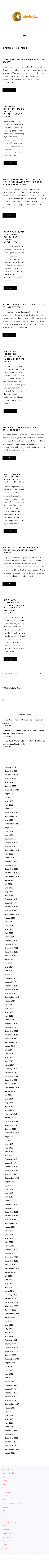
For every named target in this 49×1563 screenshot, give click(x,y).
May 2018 (9, 929)
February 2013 (11, 1159)
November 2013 (11, 1125)
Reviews (6, 1537)
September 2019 (12, 876)
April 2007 (9, 1423)
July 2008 (8, 1366)
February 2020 (11, 861)
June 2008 (9, 1370)
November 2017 (11, 952)
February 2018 (11, 940)
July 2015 (8, 1050)
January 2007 (10, 1434)
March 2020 (9, 858)
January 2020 (10, 865)
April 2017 (9, 971)
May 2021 (9, 835)
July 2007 (8, 1412)
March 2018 (9, 937)
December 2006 (11, 1438)
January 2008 (10, 1389)
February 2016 (11, 1023)
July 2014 (8, 1095)
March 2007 (9, 1427)
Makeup (6, 1518)
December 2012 (11, 1167)
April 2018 (9, 933)
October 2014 (10, 1084)
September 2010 (12, 1268)
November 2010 (11, 1261)
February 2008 (11, 1385)
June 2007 (9, 1415)
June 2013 (9, 1144)
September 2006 (12, 1449)
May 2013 (9, 1148)
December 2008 (11, 1347)
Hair (4, 1499)
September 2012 (12, 1178)
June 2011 (9, 1234)
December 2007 (11, 1393)
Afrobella (24, 16)
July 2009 (8, 1321)
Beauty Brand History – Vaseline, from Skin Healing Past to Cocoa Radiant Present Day (23, 182)
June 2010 (9, 1280)
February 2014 (11, 1114)
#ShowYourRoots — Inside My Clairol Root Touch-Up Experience (14, 237)
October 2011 (10, 1219)
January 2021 (10, 839)
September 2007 (12, 1404)
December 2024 (11, 771)
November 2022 (11, 812)
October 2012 (10, 1174)
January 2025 (10, 767)
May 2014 (9, 1103)
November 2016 (11, 989)
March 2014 (9, 1110)
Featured (6, 1492)
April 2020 (9, 854)
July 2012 (8, 1185)
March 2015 (9, 1065)
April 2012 (9, 1197)
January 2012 (10, 1208)
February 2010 (11, 1295)
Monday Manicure (10, 1522)
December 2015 (11, 1031)
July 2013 (8, 1140)
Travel (5, 1548)
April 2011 (9, 1242)
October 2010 (10, 1265)
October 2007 (10, 1400)
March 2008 (9, 1381)
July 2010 (8, 1276)
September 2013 (12, 1133)
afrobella (7, 726)
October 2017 (10, 956)
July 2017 (8, 963)
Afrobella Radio (9, 1469)
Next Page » (41, 673)
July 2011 (8, 1231)
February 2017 (11, 978)
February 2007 (11, 1430)
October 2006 (10, 1445)
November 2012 (11, 1170)
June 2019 (9, 888)
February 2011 (11, 1250)
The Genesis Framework (36, 1559)
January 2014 (10, 1118)
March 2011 (9, 1246)
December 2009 (11, 1302)
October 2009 (10, 1310)
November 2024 (11, 775)
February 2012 (11, 1204)
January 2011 (10, 1253)
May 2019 (9, 892)
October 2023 (10, 786)
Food (5, 1496)
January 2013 (10, 1163)
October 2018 (10, 910)
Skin (4, 1541)
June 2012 (9, 1189)
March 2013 (9, 1155)
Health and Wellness (11, 1503)
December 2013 (11, 1121)
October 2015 (10, 1038)
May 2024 (9, 782)
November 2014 (11, 1080)
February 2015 (11, 1069)
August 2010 (10, 1272)
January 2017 (10, 982)
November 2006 (11, 1442)
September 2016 (12, 997)
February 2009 (11, 1340)
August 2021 (10, 827)
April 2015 (9, 1061)
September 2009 (12, 1314)
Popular (6, 1530)
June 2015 (9, 1054)
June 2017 (9, 967)
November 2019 (11, 873)
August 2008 (10, 1363)
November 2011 (11, 1216)
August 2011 (10, 1227)
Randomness (8, 1533)
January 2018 (10, 944)
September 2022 (12, 816)
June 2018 (9, 925)
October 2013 (10, 1129)
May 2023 (9, 801)
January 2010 (10, 1298)
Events (5, 1488)
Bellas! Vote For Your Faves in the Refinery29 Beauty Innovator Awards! (23, 550)
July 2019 (8, 884)
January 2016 (10, 1027)
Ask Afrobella (8, 1473)
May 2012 (9, 1193)
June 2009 (9, 1325)
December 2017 (11, 948)
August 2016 (10, 1001)
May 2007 (9, 1419)
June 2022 (9, 820)
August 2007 (10, 1408)
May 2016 (9, 1012)
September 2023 (12, 790)
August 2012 (10, 1182)
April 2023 (9, 805)
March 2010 (9, 1291)
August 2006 (10, 1453)
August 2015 (10, 1046)
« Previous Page (11, 673)
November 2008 (11, 1351)
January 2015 (10, 1072)
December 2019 (11, 869)
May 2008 (9, 1374)
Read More (9, 90)
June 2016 (9, 1008)
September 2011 (12, 1223)
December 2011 (11, 1212)
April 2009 (9, 1332)
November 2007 (11, 1396)
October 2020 (10, 846)
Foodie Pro (21, 1559)
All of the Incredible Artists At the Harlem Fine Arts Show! (14, 356)
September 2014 (12, 1087)
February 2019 (11, 899)
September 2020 (12, 850)
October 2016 (10, 993)
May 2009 (9, 1329)
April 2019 (9, 895)
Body (5, 1481)
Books (5, 1484)
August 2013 (10, 1136)
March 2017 (9, 974)
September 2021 (12, 824)
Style (5, 1545)
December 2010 (11, 1257)
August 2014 (10, 1091)
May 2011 (9, 1238)
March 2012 (9, 1201)
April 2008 (9, 1378)
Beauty (6, 1477)
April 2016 (9, 1016)
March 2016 (9, 1020)
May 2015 (9, 1057)
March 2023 (9, 809)
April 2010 (9, 1287)
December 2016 (11, 986)
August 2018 (10, 918)
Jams (5, 1511)
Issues (5, 1507)
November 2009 (11, 1306)
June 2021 (9, 831)
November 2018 (11, 907)
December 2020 (11, 843)
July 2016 (8, 1005)
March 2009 (9, 1336)
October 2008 (10, 1355)
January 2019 (10, 903)
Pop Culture (7, 1526)
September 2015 (12, 1042)
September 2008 (12, 1359)
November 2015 (11, 1035)
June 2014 (9, 1099)
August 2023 (10, 794)
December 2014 (11, 1076)
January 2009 (10, 1344)
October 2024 (10, 778)
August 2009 (10, 1317)
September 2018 (12, 914)
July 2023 (8, 797)
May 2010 (9, 1283)
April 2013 (9, 1152)
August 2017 (10, 959)
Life (4, 1514)
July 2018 (8, 922)
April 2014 (9, 1106)
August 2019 (10, 880)
